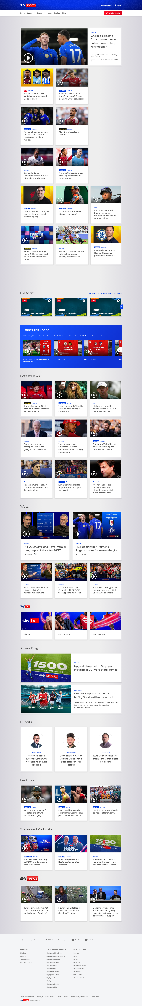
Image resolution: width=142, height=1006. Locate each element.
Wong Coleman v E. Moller (102, 313)
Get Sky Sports (106, 5)
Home (22, 13)
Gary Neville (36, 752)
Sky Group (76, 962)
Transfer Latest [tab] (45, 336)
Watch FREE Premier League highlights (104, 59)
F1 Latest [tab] (72, 336)
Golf (95, 207)
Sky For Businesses (79, 965)
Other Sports (78, 662)
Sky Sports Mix (51, 987)
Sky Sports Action (52, 974)
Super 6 (23, 956)
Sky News (76, 956)
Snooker (26, 441)
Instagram (64, 940)
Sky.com (76, 953)
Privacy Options (62, 996)
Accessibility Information (79, 996)
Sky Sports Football (53, 959)
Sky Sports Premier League (55, 956)
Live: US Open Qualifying (33, 313)
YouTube (78, 940)
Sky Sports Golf (51, 965)
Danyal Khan (71, 752)
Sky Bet (57, 13)
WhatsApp (93, 940)
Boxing (69, 403)
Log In (119, 5)
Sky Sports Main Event (54, 953)
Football (93, 32)
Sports (29, 13)
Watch (49, 13)
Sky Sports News (52, 978)
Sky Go (75, 959)
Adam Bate (105, 752)
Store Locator (77, 974)
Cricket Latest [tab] (59, 336)
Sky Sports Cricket (52, 962)
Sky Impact (76, 971)
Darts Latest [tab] (97, 336)
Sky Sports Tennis (52, 971)
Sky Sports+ (50, 981)
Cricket (26, 170)
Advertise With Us (79, 978)
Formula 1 (69, 208)
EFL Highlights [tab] (29, 336)
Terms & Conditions (27, 996)
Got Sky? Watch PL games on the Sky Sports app (104, 55)
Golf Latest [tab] (84, 336)
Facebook (37, 940)
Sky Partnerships (78, 968)
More (64, 13)
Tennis (26, 482)
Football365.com (26, 962)
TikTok (50, 940)
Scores (39, 13)
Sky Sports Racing (52, 984)
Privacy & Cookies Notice (45, 996)
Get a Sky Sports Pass (111, 293)
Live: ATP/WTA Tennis (66, 313)
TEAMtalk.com (25, 959)
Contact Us (95, 996)
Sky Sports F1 (51, 968)
